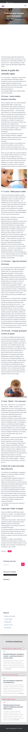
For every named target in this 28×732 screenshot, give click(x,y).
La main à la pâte (8, 619)
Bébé (10, 551)
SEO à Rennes (7, 627)
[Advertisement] (14, 39)
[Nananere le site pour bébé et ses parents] (3, 5)
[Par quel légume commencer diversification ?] (10, 674)
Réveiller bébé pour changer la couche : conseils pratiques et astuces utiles (13, 656)
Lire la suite (8, 668)
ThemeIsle (19, 728)
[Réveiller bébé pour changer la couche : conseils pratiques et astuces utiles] (11, 648)
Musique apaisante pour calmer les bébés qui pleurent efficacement (13, 707)
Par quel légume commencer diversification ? (13, 681)
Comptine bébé (7, 621)
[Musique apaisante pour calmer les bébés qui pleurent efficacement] (8, 699)
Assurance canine (8, 624)
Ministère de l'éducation (9, 616)
